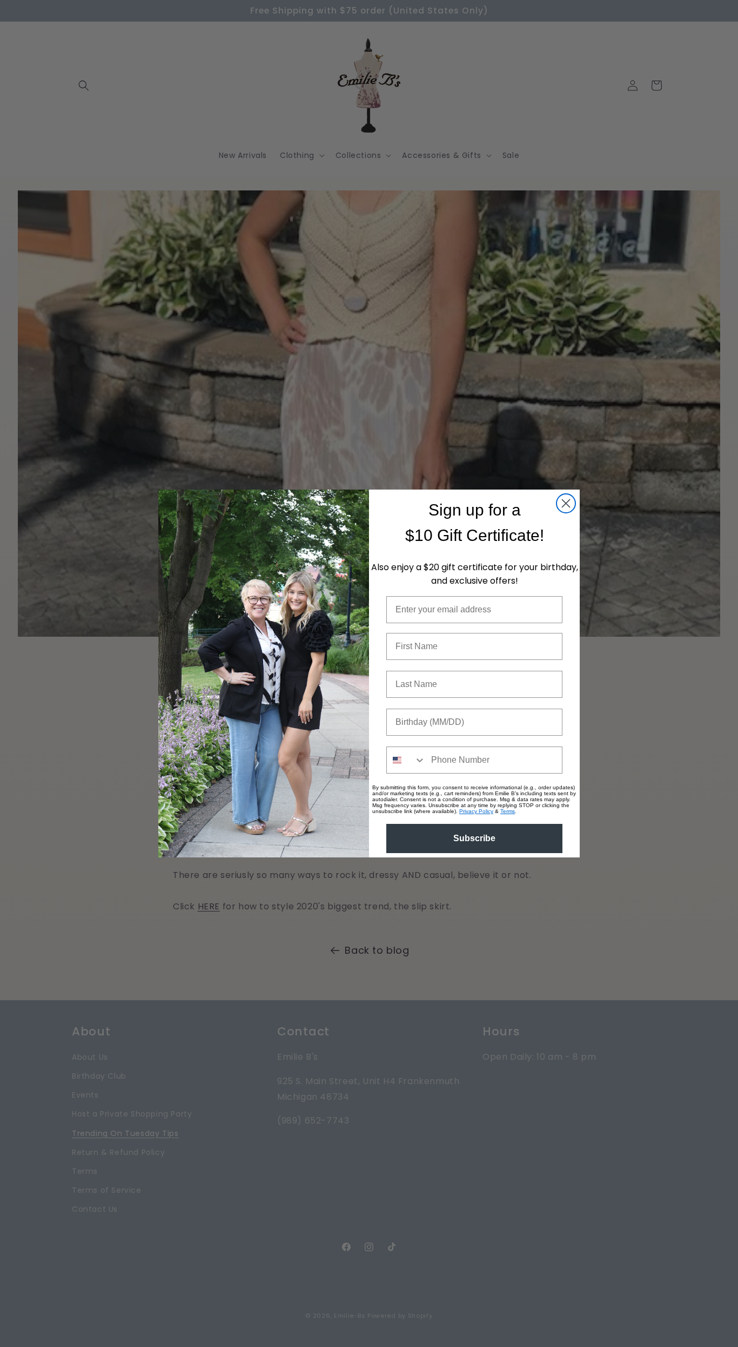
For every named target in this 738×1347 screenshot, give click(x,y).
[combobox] (406, 760)
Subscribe (474, 838)
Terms (507, 811)
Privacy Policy (476, 811)
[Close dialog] (565, 503)
